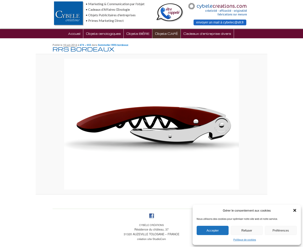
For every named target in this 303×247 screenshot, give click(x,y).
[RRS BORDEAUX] (151, 124)
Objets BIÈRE (137, 33)
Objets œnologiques (103, 33)
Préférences (280, 230)
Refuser (246, 230)
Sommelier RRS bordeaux (113, 45)
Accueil (74, 33)
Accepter (213, 230)
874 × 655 (85, 45)
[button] (295, 210)
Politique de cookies (244, 239)
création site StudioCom (151, 239)
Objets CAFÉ (166, 33)
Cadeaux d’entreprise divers (207, 33)
